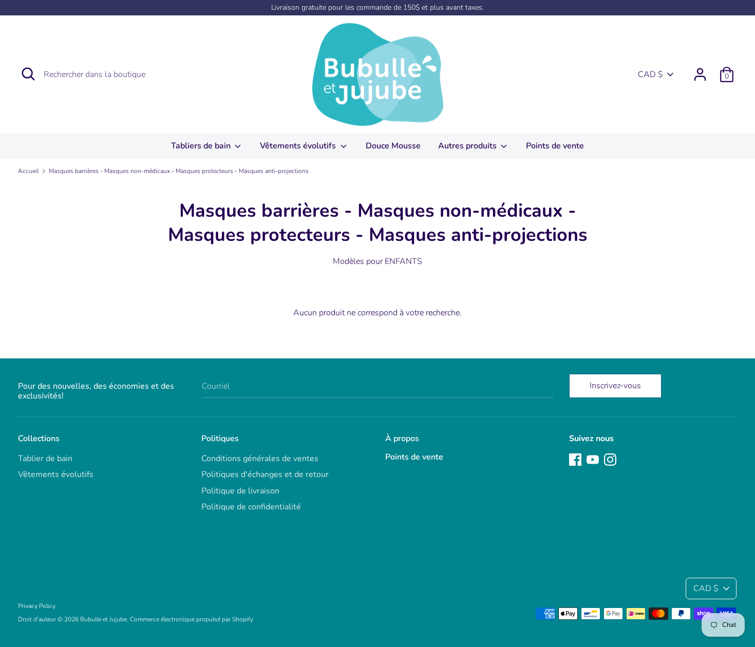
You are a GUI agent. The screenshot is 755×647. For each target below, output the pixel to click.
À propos (402, 438)
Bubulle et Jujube (103, 619)
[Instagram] (610, 459)
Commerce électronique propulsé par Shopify (191, 619)
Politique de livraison (240, 491)
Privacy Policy (36, 606)
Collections (39, 438)
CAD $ (650, 74)
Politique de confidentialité (251, 506)
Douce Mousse (393, 145)
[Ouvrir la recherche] (28, 74)
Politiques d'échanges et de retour (265, 474)
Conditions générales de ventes (259, 458)
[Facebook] (575, 459)
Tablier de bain (45, 458)
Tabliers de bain (202, 145)
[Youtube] (593, 459)
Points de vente (555, 145)
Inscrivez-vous (615, 385)
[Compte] (700, 70)
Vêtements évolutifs (299, 145)
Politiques (220, 438)
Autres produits (468, 145)
